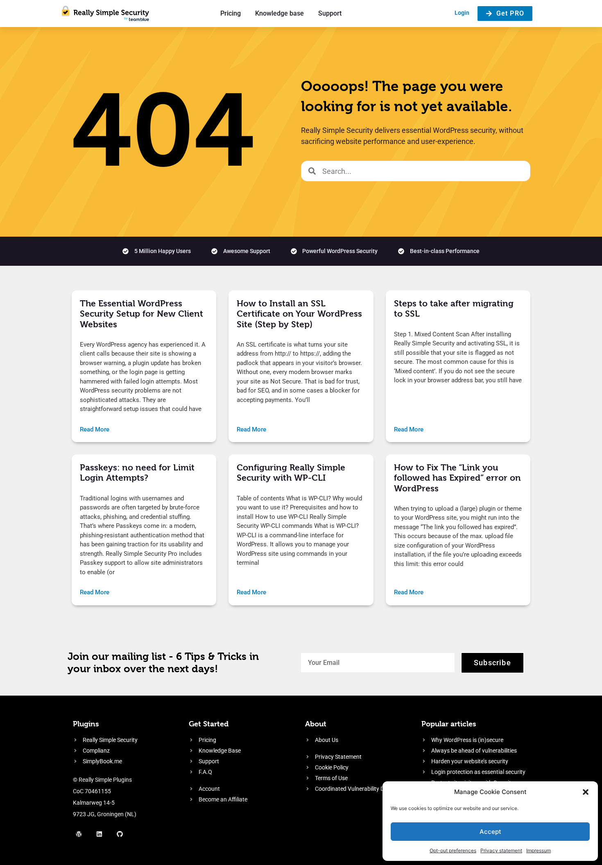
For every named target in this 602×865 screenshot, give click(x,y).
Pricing (230, 13)
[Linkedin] (99, 834)
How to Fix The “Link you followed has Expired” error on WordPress (457, 478)
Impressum (538, 850)
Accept (490, 831)
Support (330, 13)
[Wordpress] (79, 834)
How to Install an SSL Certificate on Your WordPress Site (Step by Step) (299, 314)
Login (462, 12)
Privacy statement (501, 850)
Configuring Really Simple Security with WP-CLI (291, 473)
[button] (586, 792)
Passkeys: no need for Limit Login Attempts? (137, 473)
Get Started (209, 723)
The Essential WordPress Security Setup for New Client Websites (141, 314)
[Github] (120, 834)
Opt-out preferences (453, 850)
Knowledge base (279, 13)
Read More (94, 429)
